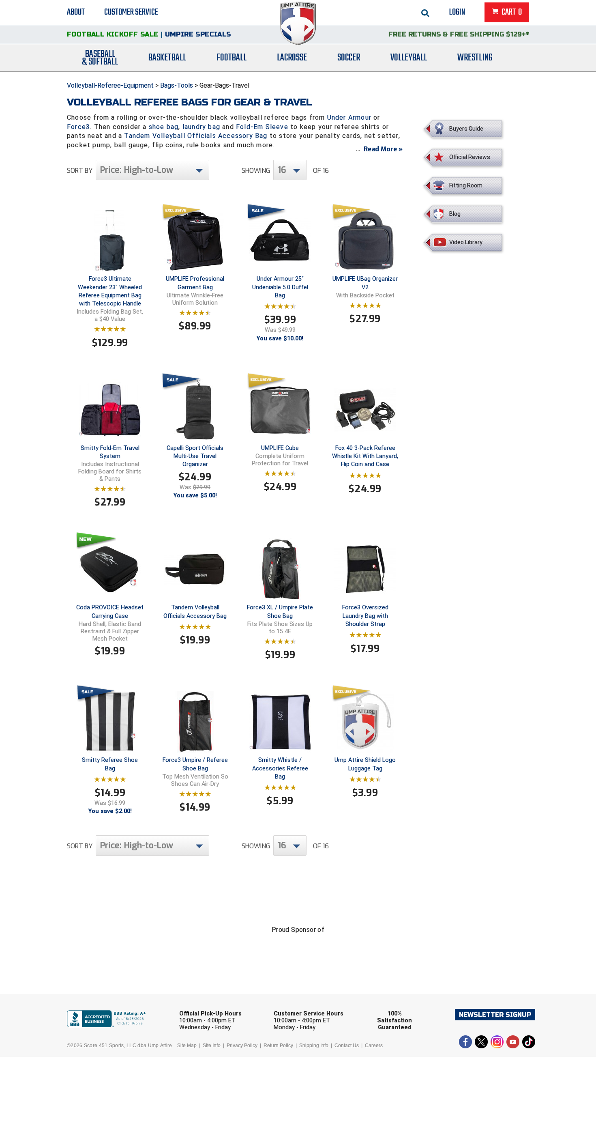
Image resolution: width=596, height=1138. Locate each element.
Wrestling (474, 58)
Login (457, 12)
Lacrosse (292, 58)
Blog (455, 214)
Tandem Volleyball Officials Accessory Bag (195, 136)
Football (232, 58)
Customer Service (131, 12)
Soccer (348, 58)
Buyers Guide (466, 128)
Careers (374, 1045)
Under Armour (349, 117)
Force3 (78, 127)
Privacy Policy (242, 1045)
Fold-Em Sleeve (262, 127)
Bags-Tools (176, 85)
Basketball (167, 58)
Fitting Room (465, 185)
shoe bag (164, 127)
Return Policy (278, 1045)
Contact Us (346, 1045)
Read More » (383, 149)
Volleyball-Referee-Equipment (110, 85)
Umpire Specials (198, 34)
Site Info (212, 1045)
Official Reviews (469, 157)
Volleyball (408, 58)
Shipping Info (313, 1045)
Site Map (187, 1045)
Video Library (465, 242)
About (76, 12)
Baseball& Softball (100, 58)
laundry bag (201, 127)
